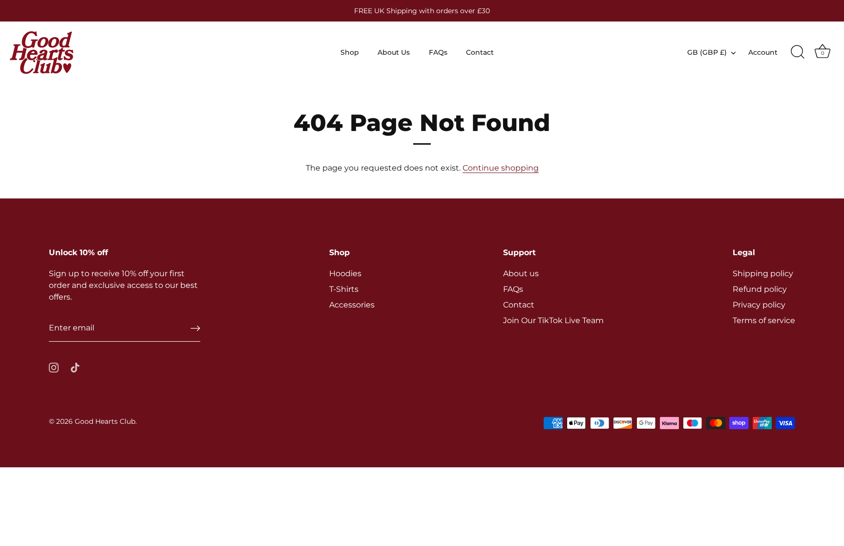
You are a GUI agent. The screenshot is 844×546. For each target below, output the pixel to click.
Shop (349, 52)
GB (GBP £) (707, 52)
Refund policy (760, 289)
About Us (394, 52)
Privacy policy (759, 304)
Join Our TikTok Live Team (553, 320)
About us (521, 273)
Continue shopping (501, 168)
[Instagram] (54, 366)
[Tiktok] (75, 366)
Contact (480, 52)
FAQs (438, 52)
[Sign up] (195, 328)
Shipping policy (763, 273)
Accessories (352, 304)
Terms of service (764, 320)
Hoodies (345, 273)
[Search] (797, 52)
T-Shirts (344, 289)
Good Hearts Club (105, 421)
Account (763, 52)
